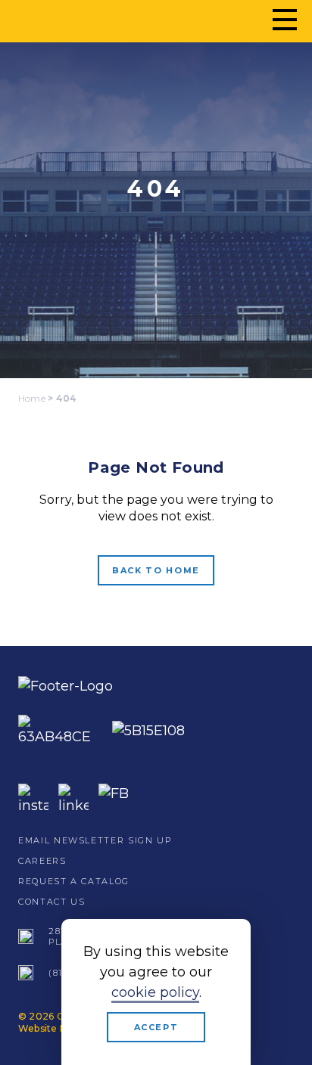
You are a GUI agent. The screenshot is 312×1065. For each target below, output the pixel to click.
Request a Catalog (73, 881)
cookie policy (155, 992)
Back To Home (156, 570)
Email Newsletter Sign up (95, 840)
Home (31, 398)
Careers (42, 860)
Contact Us (52, 901)
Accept (156, 1027)
